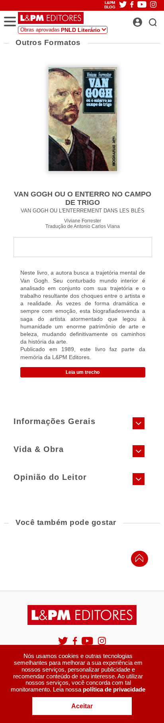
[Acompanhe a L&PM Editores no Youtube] (88, 644)
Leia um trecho (83, 372)
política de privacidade (114, 689)
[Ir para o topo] (137, 560)
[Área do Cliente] (146, 20)
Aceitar (82, 706)
